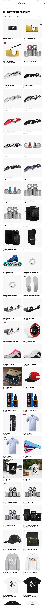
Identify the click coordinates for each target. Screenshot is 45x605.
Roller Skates (17, 16)
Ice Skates (11, 16)
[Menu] (1, 3)
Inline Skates (5, 16)
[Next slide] (40, 28)
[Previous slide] (24, 28)
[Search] (3, 3)
